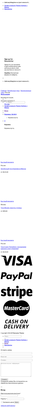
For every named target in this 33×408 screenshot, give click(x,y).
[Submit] (5, 338)
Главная (3, 90)
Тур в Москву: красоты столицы (11, 208)
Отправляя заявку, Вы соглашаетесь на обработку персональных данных (14, 382)
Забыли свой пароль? (8, 405)
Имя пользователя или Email (11, 393)
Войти (16, 402)
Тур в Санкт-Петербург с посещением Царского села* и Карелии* (13, 247)
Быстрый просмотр (7, 162)
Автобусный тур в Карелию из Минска (13, 169)
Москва (6, 104)
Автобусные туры (13, 90)
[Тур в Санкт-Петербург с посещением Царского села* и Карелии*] (14, 238)
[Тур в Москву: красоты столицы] (14, 199)
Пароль (4, 399)
